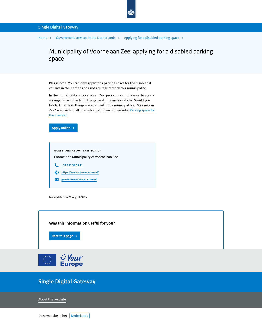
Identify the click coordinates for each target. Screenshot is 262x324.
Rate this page (62, 236)
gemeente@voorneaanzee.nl (79, 179)
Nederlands (79, 316)
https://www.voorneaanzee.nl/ (80, 172)
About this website (52, 299)
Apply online (61, 128)
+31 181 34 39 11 (72, 165)
